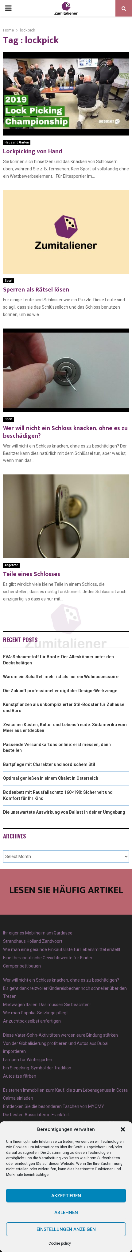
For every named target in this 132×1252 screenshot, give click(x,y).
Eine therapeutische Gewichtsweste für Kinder (47, 957)
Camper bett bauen (22, 966)
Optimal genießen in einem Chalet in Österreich (50, 778)
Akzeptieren (66, 1195)
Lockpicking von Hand (32, 151)
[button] (123, 1129)
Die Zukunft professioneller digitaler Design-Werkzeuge (60, 690)
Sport (8, 280)
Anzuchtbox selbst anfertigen (32, 1021)
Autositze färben (19, 1076)
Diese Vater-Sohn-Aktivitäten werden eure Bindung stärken (60, 1035)
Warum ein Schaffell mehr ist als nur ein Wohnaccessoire (60, 676)
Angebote (11, 565)
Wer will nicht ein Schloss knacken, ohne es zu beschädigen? (65, 432)
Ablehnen (66, 1212)
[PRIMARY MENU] (8, 8)
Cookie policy (60, 1243)
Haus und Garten (17, 142)
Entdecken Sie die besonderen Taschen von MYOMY (53, 1106)
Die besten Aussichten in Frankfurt (36, 1114)
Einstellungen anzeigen (66, 1229)
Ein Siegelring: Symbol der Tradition (37, 1067)
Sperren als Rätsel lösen (36, 289)
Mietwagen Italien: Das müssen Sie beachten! (47, 1004)
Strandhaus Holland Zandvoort (32, 941)
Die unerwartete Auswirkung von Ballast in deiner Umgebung (64, 812)
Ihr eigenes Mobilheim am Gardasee (37, 933)
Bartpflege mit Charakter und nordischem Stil (49, 764)
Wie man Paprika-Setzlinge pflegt (35, 1012)
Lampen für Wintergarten (27, 1059)
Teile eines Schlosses (31, 574)
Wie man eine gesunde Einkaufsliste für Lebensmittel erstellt (61, 949)
